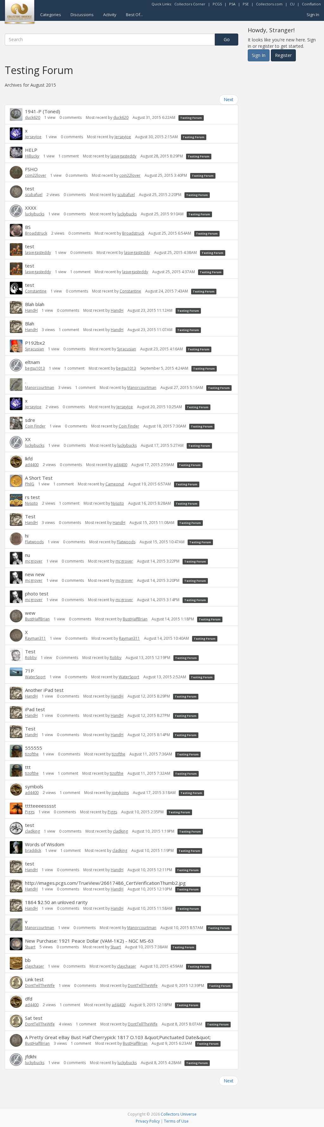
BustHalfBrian (37, 619)
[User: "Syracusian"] (16, 346)
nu (27, 555)
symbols (34, 786)
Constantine (36, 291)
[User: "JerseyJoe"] (16, 133)
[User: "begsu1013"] (16, 365)
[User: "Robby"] (16, 654)
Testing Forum (191, 118)
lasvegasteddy (123, 156)
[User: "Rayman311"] (16, 635)
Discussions (82, 14)
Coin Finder (35, 426)
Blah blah (34, 304)
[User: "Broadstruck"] (16, 230)
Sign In (313, 14)
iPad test (35, 709)
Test (30, 516)
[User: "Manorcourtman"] (16, 384)
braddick (33, 850)
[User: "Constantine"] (16, 288)
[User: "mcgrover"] (16, 558)
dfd (28, 998)
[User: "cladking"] (16, 828)
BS (28, 227)
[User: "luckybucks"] (16, 211)
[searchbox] (110, 40)
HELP (31, 150)
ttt (28, 767)
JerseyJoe (33, 136)
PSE (246, 4)
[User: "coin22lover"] (16, 172)
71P (29, 671)
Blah (29, 323)
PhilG (29, 484)
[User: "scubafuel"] (16, 191)
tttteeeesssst (40, 806)
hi (26, 536)
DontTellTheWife (40, 985)
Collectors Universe (178, 1114)
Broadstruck (36, 233)
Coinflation (311, 4)
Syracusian (34, 349)
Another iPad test (44, 690)
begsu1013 (35, 368)
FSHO (31, 169)
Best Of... (134, 14)
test (29, 188)
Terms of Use (176, 1121)
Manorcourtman (39, 387)
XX (28, 439)
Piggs (29, 812)
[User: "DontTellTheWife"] (16, 982)
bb (28, 960)
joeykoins (120, 792)
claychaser (34, 966)
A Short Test (39, 478)
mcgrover (33, 561)
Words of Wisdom (44, 844)
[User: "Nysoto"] (16, 500)
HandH (31, 310)
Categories (50, 14)
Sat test (33, 1018)
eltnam (32, 362)
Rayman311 (35, 638)
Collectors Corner (189, 4)
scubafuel (33, 194)
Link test (34, 979)
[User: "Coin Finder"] (16, 423)
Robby (31, 657)
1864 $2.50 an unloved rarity (56, 902)
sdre (30, 420)
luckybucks (34, 214)
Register (283, 55)
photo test (36, 593)
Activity (109, 14)
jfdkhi (30, 1056)
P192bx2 (35, 343)
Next (229, 99)
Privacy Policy (148, 1121)
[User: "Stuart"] (16, 944)
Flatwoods (34, 542)
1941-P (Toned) (42, 111)
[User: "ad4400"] (16, 461)
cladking (32, 831)
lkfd (29, 458)
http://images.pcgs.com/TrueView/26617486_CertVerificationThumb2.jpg (105, 883)
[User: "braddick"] (16, 847)
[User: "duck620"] (16, 114)
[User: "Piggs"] (16, 808)
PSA (232, 4)
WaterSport (35, 677)
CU (292, 4)
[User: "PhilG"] (16, 481)
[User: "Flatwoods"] (16, 539)
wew (30, 613)
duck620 (32, 117)
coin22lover (35, 175)
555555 (33, 748)
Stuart (30, 947)
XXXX (30, 208)
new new (35, 574)
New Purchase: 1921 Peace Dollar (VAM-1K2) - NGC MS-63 (89, 941)
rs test (32, 497)
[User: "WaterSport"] (16, 672)
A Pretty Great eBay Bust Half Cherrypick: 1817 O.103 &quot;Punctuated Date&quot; (118, 1037)
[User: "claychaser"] (16, 963)
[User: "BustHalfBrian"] (16, 616)
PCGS (217, 4)
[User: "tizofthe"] (16, 751)
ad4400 (32, 464)
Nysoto (31, 503)
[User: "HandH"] (16, 307)
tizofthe (32, 754)
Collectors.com (269, 4)
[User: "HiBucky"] (16, 152)
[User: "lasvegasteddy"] (16, 249)
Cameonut (114, 484)
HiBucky (32, 156)
